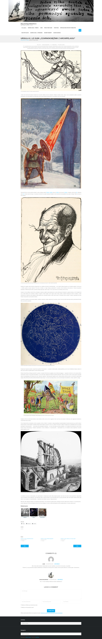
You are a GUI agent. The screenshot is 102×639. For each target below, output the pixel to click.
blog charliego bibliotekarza (43, 46)
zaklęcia (48, 48)
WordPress (37, 637)
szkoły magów (63, 47)
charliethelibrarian (45, 44)
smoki (47, 47)
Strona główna (24, 27)
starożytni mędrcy (52, 47)
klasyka (73, 46)
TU (76, 192)
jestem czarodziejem (67, 46)
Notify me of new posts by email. (28, 607)
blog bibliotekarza (28, 46)
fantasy (59, 46)
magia (29, 47)
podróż (35, 47)
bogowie (50, 46)
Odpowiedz (57, 563)
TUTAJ (47, 192)
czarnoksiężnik (55, 46)
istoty (62, 46)
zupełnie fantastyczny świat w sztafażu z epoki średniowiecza (63, 48)
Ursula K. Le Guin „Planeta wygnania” (47, 538)
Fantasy (60, 44)
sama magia (44, 47)
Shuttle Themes (28, 637)
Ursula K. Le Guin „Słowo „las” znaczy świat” (68, 538)
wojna (45, 48)
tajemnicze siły (69, 47)
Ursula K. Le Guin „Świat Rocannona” (27, 538)
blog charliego (35, 46)
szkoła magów (58, 47)
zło (51, 48)
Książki (63, 44)
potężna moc (39, 47)
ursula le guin (41, 48)
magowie (32, 47)
